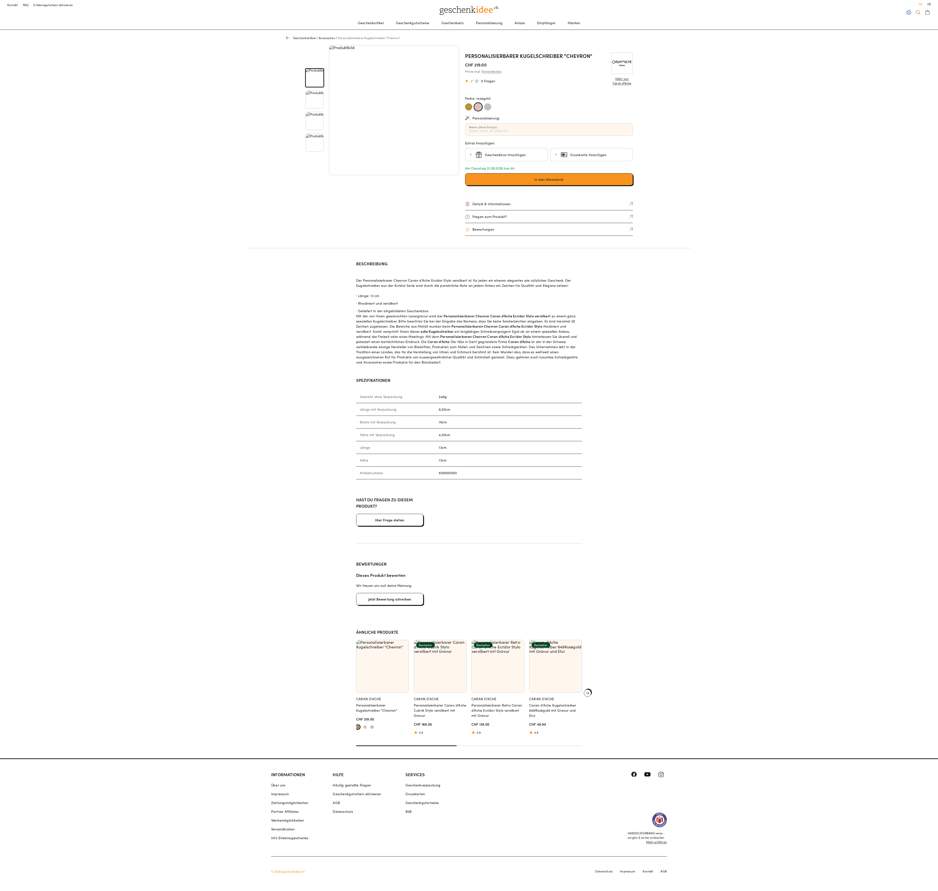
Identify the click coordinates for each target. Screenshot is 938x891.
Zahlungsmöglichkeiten (289, 802)
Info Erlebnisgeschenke (289, 838)
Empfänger (546, 23)
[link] (314, 77)
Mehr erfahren (656, 842)
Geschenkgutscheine (412, 23)
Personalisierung (489, 23)
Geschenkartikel (371, 23)
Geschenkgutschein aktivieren (357, 794)
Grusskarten (415, 794)
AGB (336, 802)
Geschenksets (452, 23)
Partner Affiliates (285, 811)
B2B (408, 811)
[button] (549, 179)
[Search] (918, 12)
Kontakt (12, 5)
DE (920, 4)
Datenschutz (343, 811)
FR (929, 4)
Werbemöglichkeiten (287, 820)
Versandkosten (491, 71)
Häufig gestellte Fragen (352, 785)
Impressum (280, 794)
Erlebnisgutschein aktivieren (53, 5)
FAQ (26, 5)
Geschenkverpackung (423, 785)
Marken (574, 23)
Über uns (278, 785)
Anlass (520, 23)
